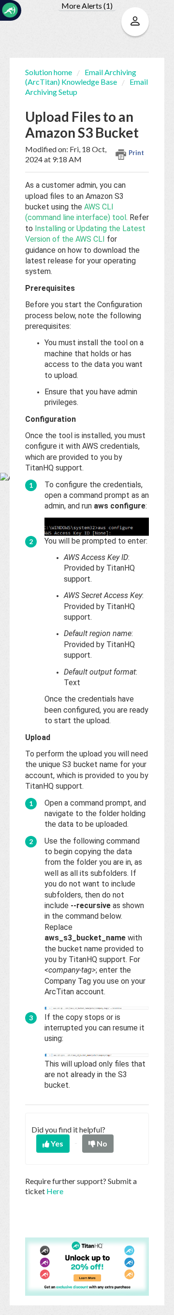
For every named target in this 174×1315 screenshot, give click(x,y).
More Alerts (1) (87, 5)
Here (54, 1191)
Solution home (49, 72)
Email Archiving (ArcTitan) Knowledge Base (80, 76)
